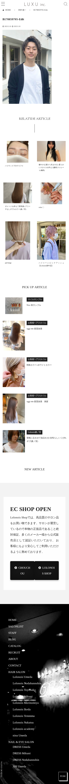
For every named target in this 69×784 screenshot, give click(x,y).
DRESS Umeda (21, 746)
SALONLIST (15, 626)
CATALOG (14, 646)
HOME (12, 619)
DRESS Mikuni (22, 753)
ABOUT (13, 659)
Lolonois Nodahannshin (27, 683)
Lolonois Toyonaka (24, 689)
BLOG (12, 639)
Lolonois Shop (48, 570)
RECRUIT (14, 652)
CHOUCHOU (24, 570)
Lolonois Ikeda (22, 709)
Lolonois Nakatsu (23, 722)
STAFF (12, 632)
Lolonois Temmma (24, 716)
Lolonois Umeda (22, 677)
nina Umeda (20, 735)
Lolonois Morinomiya (26, 702)
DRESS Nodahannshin (26, 759)
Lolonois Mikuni (23, 696)
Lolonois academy (23, 728)
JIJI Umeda (19, 766)
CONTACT (14, 665)
